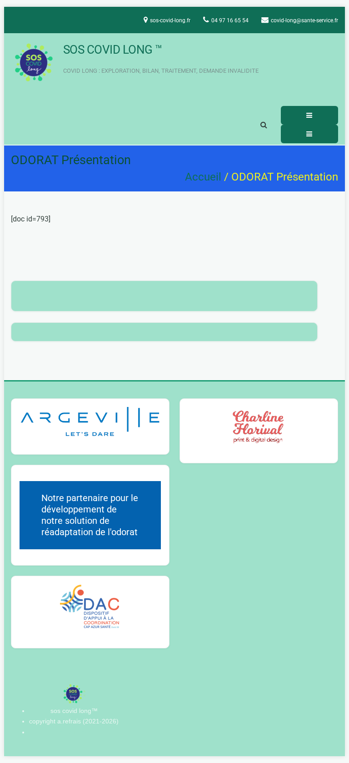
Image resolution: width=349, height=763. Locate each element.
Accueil (203, 177)
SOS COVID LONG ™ (112, 49)
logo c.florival (74, 732)
